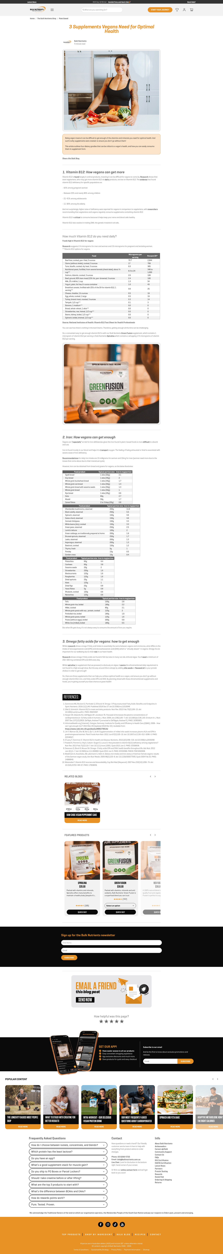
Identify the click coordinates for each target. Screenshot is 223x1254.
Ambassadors (160, 1146)
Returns (158, 1182)
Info (157, 1138)
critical (77, 217)
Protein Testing (161, 1171)
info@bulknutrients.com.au (128, 1159)
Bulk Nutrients (80, 41)
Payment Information (131, 1249)
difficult (146, 442)
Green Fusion (126, 333)
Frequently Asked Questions (47, 1138)
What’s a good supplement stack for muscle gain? (59, 1165)
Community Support (163, 1152)
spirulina (71, 665)
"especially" (77, 442)
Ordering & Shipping (163, 1179)
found (76, 177)
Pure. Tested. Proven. (43, 1204)
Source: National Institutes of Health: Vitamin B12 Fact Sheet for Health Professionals (98, 322)
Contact (117, 1138)
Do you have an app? (43, 1158)
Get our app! (108, 1047)
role (95, 651)
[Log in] (184, 9)
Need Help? (191, 2)
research (71, 646)
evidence (143, 179)
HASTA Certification (163, 1163)
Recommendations (70, 458)
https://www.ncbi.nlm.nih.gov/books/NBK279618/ (86, 729)
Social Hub (159, 1177)
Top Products (71, 1234)
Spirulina (110, 336)
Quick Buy (82, 912)
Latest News (31, 2)
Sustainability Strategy (99, 1249)
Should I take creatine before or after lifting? (56, 1178)
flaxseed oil (140, 668)
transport (104, 450)
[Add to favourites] (97, 844)
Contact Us (159, 1154)
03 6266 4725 (124, 1156)
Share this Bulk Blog (70, 158)
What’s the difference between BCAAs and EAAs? (58, 1191)
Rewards (158, 1174)
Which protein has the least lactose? (52, 1151)
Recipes (140, 1234)
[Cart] (191, 9)
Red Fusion (158, 883)
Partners (158, 1168)
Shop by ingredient (98, 1234)
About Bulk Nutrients (163, 1143)
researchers (153, 209)
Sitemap (145, 1249)
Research (144, 177)
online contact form (129, 1170)
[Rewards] (177, 9)
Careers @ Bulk (161, 1149)
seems (123, 665)
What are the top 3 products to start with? (55, 1184)
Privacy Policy (115, 1249)
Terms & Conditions (81, 1249)
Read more (82, 820)
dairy (107, 179)
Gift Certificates (161, 1160)
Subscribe (69, 957)
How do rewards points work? (48, 1198)
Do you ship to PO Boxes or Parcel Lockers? (55, 1171)
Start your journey (160, 10)
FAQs (157, 1157)
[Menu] (52, 9)
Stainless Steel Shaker (119, 2)
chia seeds (128, 668)
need (144, 657)
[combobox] (120, 905)
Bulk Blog (123, 1234)
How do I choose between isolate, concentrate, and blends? (64, 1145)
